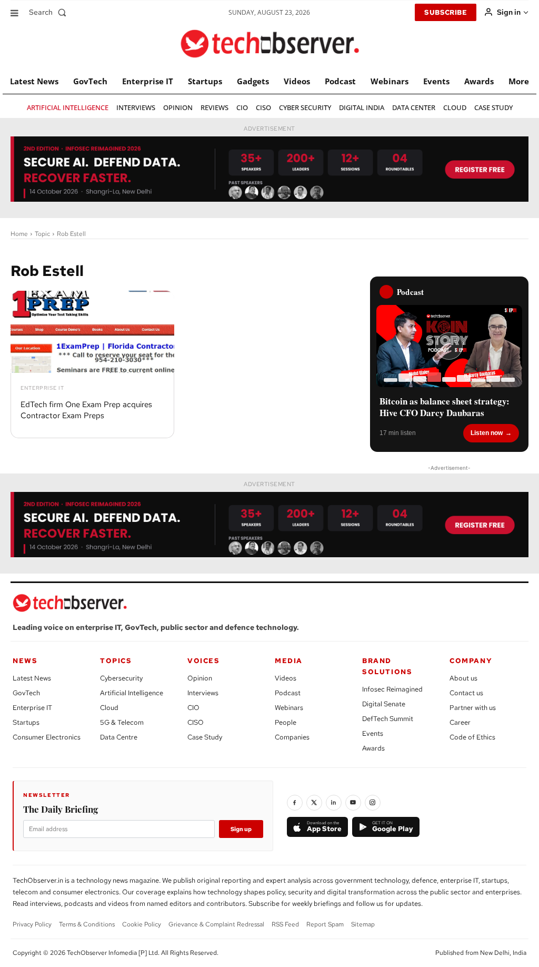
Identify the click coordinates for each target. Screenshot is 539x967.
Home (19, 234)
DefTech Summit (387, 718)
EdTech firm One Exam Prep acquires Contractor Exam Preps (86, 410)
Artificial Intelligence (131, 692)
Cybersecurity (121, 678)
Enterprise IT (42, 388)
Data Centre (118, 737)
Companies (292, 737)
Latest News (32, 678)
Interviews (202, 692)
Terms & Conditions (87, 924)
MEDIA (289, 660)
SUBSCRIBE (445, 12)
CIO (193, 707)
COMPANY (471, 660)
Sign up (241, 829)
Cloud (109, 707)
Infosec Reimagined (392, 689)
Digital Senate (383, 703)
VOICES (203, 660)
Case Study (204, 737)
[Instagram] (373, 803)
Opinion (199, 678)
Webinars (289, 707)
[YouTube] (353, 803)
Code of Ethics (472, 737)
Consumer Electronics (47, 737)
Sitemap (363, 924)
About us (463, 678)
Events (372, 733)
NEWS (25, 660)
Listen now (487, 433)
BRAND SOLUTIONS (387, 666)
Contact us (466, 692)
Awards (373, 748)
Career (460, 722)
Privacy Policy (32, 924)
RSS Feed (285, 924)
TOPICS (116, 660)
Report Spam (325, 924)
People (285, 722)
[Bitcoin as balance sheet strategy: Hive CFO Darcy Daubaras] (449, 346)
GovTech (26, 692)
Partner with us (473, 707)
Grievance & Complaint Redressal (216, 924)
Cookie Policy (141, 924)
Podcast (288, 692)
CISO (195, 722)
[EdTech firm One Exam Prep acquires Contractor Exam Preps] (92, 332)
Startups (26, 722)
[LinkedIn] (334, 803)
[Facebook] (295, 803)
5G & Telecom (122, 722)
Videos (285, 678)
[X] (314, 803)
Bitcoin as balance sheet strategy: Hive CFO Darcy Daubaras (445, 407)
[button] (50, 12)
